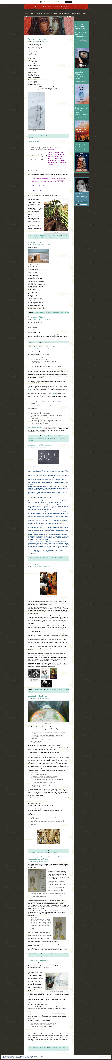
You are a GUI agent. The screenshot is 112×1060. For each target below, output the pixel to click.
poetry (53, 312)
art (47, 689)
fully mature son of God (46, 237)
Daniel (50, 953)
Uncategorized (41, 135)
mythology (58, 850)
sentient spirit (57, 689)
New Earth (63, 850)
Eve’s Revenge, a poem (37, 39)
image (57, 953)
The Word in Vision (40, 6)
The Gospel (42, 557)
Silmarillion (34, 852)
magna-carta (51, 438)
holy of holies (58, 1047)
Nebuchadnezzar (32, 956)
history (34, 438)
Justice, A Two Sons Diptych (80, 145)
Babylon (46, 953)
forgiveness (52, 1047)
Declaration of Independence (36, 370)
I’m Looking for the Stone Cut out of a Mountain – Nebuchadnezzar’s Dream (47, 858)
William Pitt (55, 393)
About (32, 13)
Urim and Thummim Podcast (78, 13)
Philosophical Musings (45, 235)
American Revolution (48, 436)
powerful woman (52, 135)
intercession (64, 1047)
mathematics (60, 557)
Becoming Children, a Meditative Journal (79, 75)
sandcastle (57, 312)
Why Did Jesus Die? (64, 13)
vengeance (31, 1049)
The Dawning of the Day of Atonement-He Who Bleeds (81, 111)
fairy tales (53, 850)
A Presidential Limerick (37, 317)
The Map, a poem (34, 242)
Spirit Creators (33, 564)
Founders (31, 438)
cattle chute (64, 235)
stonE (48, 956)
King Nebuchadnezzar (63, 953)
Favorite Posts (36, 235)
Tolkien (46, 852)
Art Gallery (54, 13)
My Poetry (46, 13)
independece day (40, 438)
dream (53, 953)
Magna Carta (30, 389)
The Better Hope (54, 235)
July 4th (46, 438)
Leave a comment (56, 237)
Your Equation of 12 (36, 142)
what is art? (62, 689)
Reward (30, 852)
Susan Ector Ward (45, 41)
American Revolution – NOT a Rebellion (44, 347)
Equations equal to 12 (33, 237)
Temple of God (41, 852)
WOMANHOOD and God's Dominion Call (81, 37)
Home (26, 13)
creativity (51, 689)
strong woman (60, 135)
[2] (28, 1037)
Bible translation (53, 557)
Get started (68, 1)
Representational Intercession (39, 960)
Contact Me (39, 13)
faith (40, 237)
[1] (28, 1033)
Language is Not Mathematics (39, 445)
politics (56, 438)
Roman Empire (39, 956)
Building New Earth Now (37, 696)
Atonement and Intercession (39, 1047)
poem (50, 312)
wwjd (65, 557)
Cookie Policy (30, 1057)
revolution (61, 438)
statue (45, 956)
